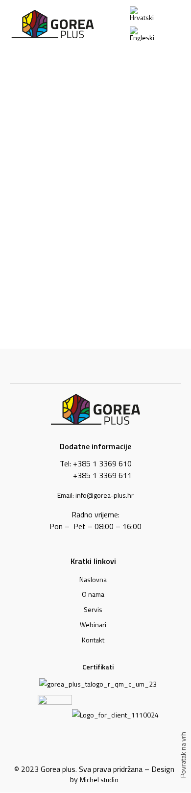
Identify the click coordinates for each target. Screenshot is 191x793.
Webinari (93, 624)
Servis (93, 609)
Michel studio (99, 779)
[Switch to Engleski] (145, 34)
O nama (93, 594)
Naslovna (93, 579)
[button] (174, 24)
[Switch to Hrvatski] (145, 14)
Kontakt (93, 640)
